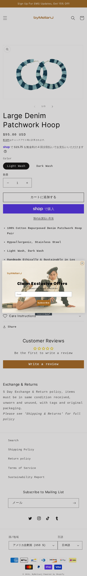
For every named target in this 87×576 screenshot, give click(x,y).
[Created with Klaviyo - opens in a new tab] (43, 314)
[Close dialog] (82, 263)
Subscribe (43, 302)
